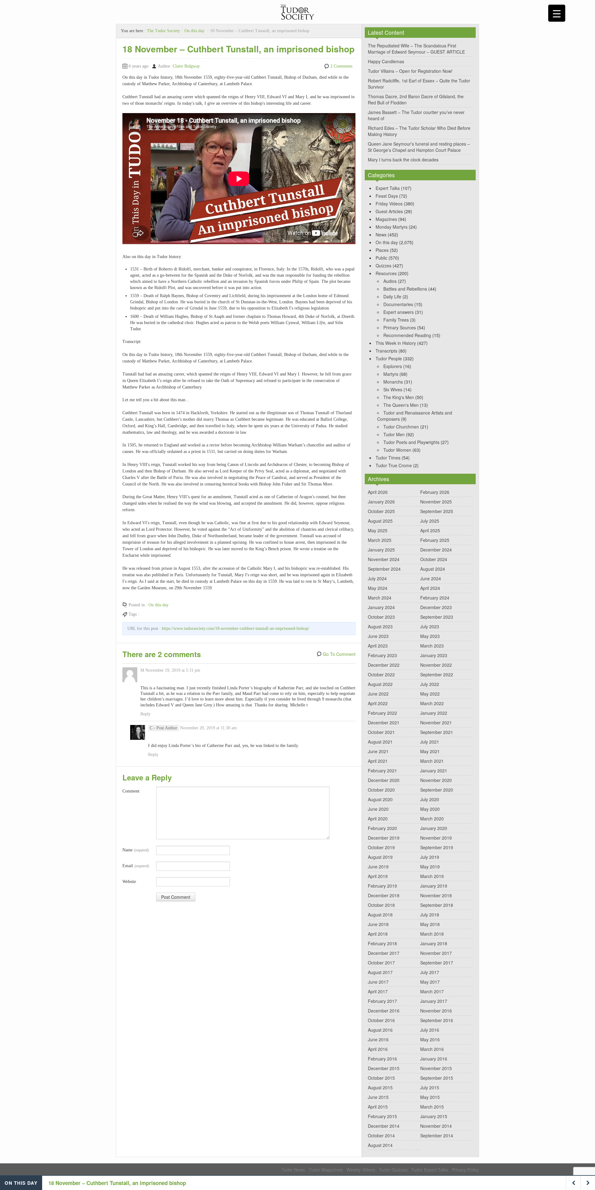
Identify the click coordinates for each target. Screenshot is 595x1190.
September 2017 (436, 962)
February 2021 (382, 770)
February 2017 (382, 1001)
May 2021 (430, 751)
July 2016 (429, 1030)
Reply (145, 714)
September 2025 (436, 511)
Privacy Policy (465, 1169)
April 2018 (378, 934)
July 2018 (429, 914)
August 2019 (380, 857)
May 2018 (430, 924)
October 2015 (381, 1078)
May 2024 (377, 588)
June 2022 (378, 694)
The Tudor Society (163, 31)
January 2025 (381, 550)
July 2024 (377, 578)
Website (129, 881)
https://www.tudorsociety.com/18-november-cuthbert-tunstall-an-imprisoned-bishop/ (235, 628)
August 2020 (380, 799)
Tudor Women (397, 450)
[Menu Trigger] (556, 13)
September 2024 (384, 569)
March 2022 (432, 703)
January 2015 (433, 1116)
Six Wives (392, 389)
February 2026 (434, 492)
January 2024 (381, 607)
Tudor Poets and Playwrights (411, 442)
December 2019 (383, 838)
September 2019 (436, 847)
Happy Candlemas (386, 61)
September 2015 (436, 1078)
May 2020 (430, 809)
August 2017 (380, 972)
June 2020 (378, 809)
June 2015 (378, 1097)
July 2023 (429, 626)
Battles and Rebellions (405, 289)
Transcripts (386, 351)
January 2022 (433, 713)
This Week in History (396, 343)
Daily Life (392, 296)
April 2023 (378, 646)
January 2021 (433, 770)
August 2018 (380, 914)
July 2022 (429, 684)
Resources (386, 273)
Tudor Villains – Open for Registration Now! (410, 71)
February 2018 (382, 943)
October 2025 (381, 511)
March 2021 (432, 761)
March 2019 (432, 876)
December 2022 (383, 665)
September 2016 (436, 1020)
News (381, 234)
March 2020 (432, 818)
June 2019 (378, 866)
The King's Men (398, 397)
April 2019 (378, 876)
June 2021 (378, 751)
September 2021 (436, 732)
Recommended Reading (407, 335)
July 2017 (429, 972)
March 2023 (432, 646)
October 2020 (381, 790)
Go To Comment (339, 654)
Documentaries (398, 304)
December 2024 (436, 550)
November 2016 (436, 1011)
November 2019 (436, 838)
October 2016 (381, 1020)
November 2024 (383, 559)
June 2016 (378, 1039)
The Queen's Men (401, 405)
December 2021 (383, 722)
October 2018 (381, 905)
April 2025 (430, 530)
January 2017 (433, 1001)
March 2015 (432, 1107)
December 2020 (383, 780)
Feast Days (387, 196)
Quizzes (383, 265)
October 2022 (381, 674)
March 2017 (432, 991)
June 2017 (378, 982)
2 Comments (341, 66)
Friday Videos (389, 203)
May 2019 (430, 866)
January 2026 (381, 501)
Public (381, 258)
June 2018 (378, 924)
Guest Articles (389, 211)
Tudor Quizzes (393, 1169)
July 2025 (429, 521)
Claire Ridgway (186, 66)
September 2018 (436, 905)
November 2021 (436, 722)
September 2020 (436, 790)
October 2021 (381, 732)
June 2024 (430, 578)
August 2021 (380, 742)
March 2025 (379, 540)
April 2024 (430, 588)
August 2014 (380, 1145)
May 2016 (430, 1039)
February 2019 (382, 886)
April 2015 (378, 1107)
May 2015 (430, 1097)
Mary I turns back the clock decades (403, 159)
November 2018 (436, 895)
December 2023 (436, 607)
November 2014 (436, 1126)
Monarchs (393, 382)
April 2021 (378, 761)
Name (135, 850)
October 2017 (381, 962)
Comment (130, 791)
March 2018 (432, 934)
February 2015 (382, 1116)
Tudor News (293, 1169)
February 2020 (382, 828)
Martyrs (390, 374)
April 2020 (378, 818)
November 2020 (436, 780)
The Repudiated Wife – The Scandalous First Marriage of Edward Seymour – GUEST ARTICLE (416, 48)
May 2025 (377, 530)
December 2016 (383, 1011)
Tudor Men (394, 434)
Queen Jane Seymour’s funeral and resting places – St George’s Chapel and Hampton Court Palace (419, 147)
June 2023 (378, 636)
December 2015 (383, 1068)
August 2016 (380, 1030)
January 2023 (433, 655)
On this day (194, 31)
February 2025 (434, 540)
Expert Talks (388, 188)
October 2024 (433, 559)
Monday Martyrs (392, 227)
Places (382, 250)
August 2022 (380, 684)
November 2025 (436, 501)
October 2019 (381, 847)
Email (135, 865)
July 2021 (429, 742)
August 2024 (432, 569)
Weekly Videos (360, 1169)
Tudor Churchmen (401, 427)
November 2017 (436, 953)
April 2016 (378, 1049)
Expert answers (398, 312)
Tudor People (389, 358)
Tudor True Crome (394, 465)
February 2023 (382, 655)
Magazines (386, 219)
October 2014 (381, 1135)
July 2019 (429, 857)
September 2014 (436, 1135)
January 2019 (433, 886)
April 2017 (378, 991)
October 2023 (381, 617)
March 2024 (379, 598)
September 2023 (436, 617)
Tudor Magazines (326, 1169)
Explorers (392, 366)
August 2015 (380, 1087)
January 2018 (433, 943)
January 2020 (433, 828)
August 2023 (380, 626)
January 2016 (433, 1059)
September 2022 (436, 674)
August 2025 (380, 521)
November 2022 (436, 665)
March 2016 (432, 1049)
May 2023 (430, 636)
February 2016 (382, 1059)
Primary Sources (399, 327)
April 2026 (378, 492)
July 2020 (429, 799)
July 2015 (429, 1087)
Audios (390, 281)
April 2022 (378, 703)
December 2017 (383, 953)
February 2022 (382, 713)
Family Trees (396, 320)
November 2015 (436, 1068)
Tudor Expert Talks (429, 1169)
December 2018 (383, 895)
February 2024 (434, 598)
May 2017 (430, 982)
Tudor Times (388, 457)
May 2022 (430, 694)
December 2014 (383, 1126)
